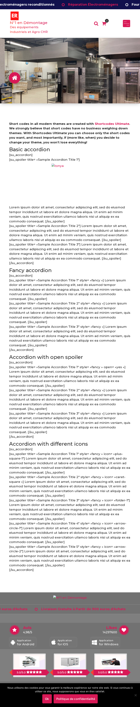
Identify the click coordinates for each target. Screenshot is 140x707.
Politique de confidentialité (75, 699)
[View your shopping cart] (104, 23)
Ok (47, 699)
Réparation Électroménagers (73, 5)
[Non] (135, 695)
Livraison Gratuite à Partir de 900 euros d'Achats (63, 609)
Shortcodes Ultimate (112, 124)
